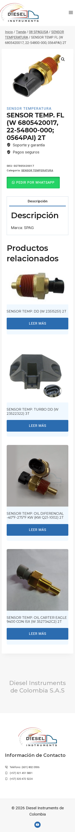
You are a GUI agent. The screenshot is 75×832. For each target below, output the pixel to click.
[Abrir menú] (70, 12)
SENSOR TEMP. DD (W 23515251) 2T (36, 311)
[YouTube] (37, 825)
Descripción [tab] (38, 201)
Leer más (37, 323)
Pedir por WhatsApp (35, 182)
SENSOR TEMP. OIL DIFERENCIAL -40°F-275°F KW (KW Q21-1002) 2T (35, 515)
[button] (63, 59)
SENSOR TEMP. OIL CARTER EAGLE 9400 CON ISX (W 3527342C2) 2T (37, 620)
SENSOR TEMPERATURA (29, 108)
